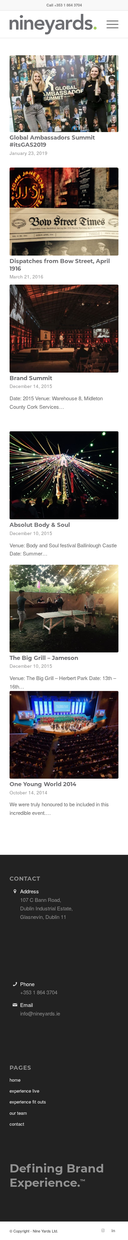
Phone (27, 983)
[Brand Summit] (64, 329)
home (15, 1080)
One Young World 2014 (43, 784)
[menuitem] (109, 24)
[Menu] (109, 24)
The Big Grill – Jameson (44, 657)
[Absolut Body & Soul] (64, 475)
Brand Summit (31, 378)
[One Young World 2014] (64, 735)
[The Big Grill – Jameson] (64, 608)
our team (18, 1113)
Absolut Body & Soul (40, 524)
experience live (24, 1090)
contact (17, 1124)
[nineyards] (53, 24)
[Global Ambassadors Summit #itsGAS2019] (64, 93)
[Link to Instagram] (103, 1230)
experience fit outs (28, 1101)
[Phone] (15, 984)
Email (26, 1004)
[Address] (15, 891)
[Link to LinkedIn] (113, 1230)
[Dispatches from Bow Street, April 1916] (64, 212)
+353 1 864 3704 (68, 5)
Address (29, 891)
